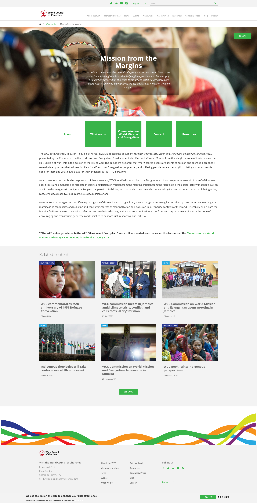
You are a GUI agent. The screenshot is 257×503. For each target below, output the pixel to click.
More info (79, 500)
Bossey (214, 15)
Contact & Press (192, 15)
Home (40, 24)
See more (128, 392)
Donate (242, 36)
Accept (208, 497)
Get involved (163, 15)
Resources (177, 15)
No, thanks (223, 497)
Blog (205, 15)
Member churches (112, 15)
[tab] (68, 134)
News (126, 15)
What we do (148, 15)
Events (136, 15)
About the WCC (93, 15)
